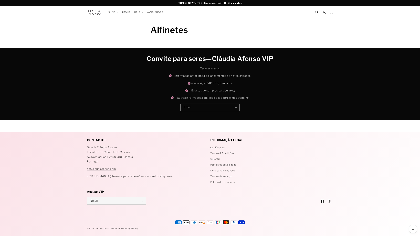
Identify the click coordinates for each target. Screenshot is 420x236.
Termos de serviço (220, 176)
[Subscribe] (235, 107)
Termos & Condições (222, 153)
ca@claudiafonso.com (101, 168)
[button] (113, 12)
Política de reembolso (222, 182)
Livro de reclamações (222, 170)
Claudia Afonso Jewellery (107, 228)
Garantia (215, 158)
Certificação (217, 147)
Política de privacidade (223, 164)
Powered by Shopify (128, 228)
